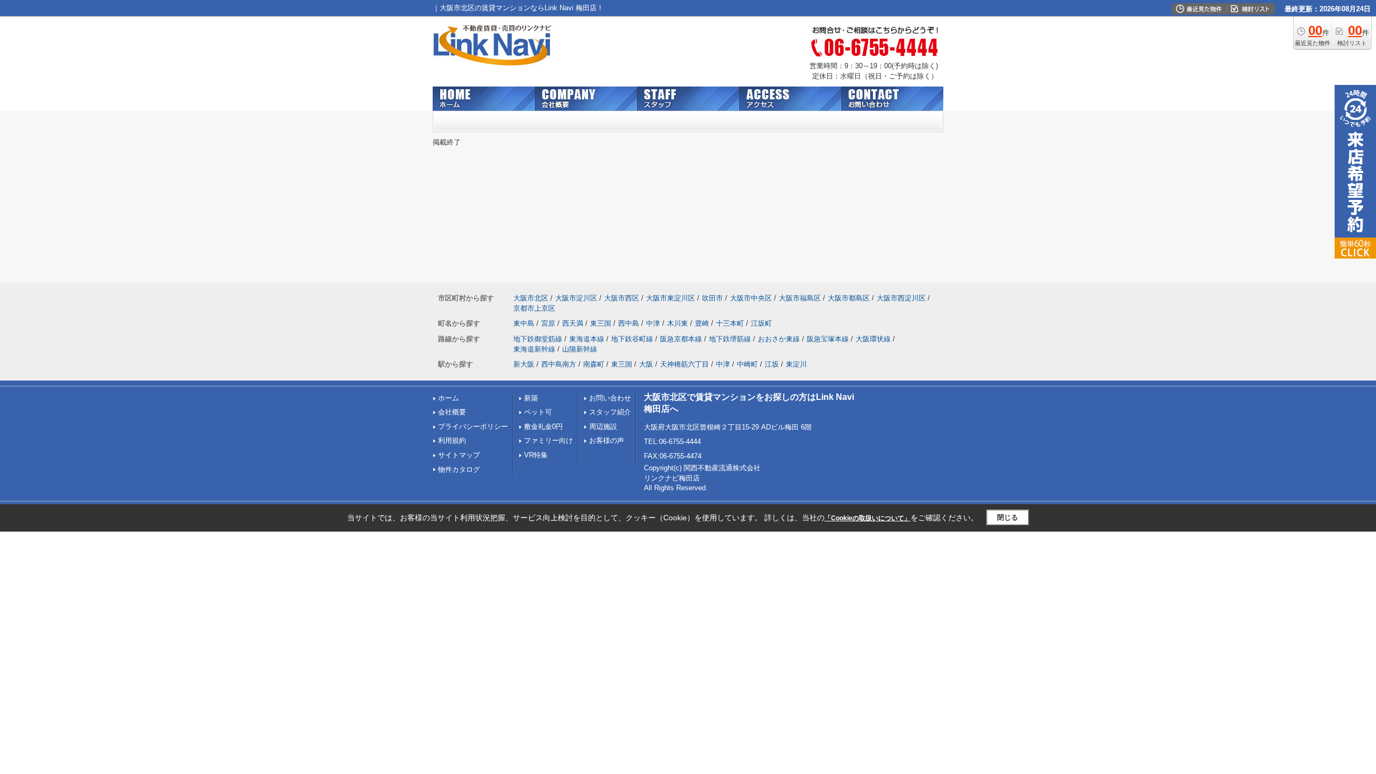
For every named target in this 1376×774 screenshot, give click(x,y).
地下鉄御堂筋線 (537, 339)
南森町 (593, 364)
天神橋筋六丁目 (684, 364)
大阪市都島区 (849, 298)
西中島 (628, 323)
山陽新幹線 (579, 349)
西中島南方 (558, 364)
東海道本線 (586, 339)
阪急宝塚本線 (828, 339)
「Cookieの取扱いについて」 (868, 518)
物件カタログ (459, 469)
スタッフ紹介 (610, 412)
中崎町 (747, 364)
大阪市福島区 (800, 298)
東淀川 (796, 364)
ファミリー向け (548, 440)
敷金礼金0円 (543, 426)
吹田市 (712, 298)
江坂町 (761, 323)
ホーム (448, 398)
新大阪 (523, 364)
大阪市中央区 (751, 298)
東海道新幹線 (534, 349)
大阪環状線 (873, 339)
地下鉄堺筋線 (730, 339)
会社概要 (452, 412)
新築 (531, 398)
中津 (653, 323)
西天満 (572, 323)
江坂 (772, 364)
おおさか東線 (779, 339)
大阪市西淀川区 (901, 298)
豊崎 (702, 323)
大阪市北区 (530, 298)
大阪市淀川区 (576, 298)
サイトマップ (459, 455)
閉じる (1007, 517)
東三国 (600, 323)
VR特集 (536, 455)
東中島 (523, 323)
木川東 (677, 323)
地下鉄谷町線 (632, 339)
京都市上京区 (534, 308)
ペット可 (538, 412)
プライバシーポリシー (473, 426)
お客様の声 (606, 440)
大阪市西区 (621, 298)
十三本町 (730, 323)
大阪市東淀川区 (670, 298)
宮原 (548, 323)
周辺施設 (603, 426)
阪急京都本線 (681, 339)
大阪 (646, 364)
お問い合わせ (610, 398)
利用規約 (452, 440)
